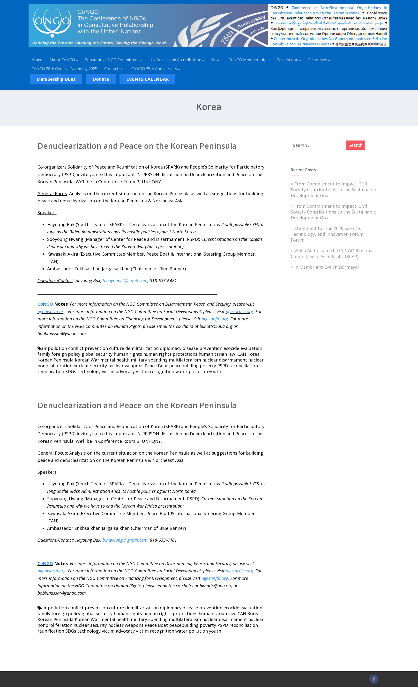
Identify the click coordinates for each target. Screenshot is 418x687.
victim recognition (155, 371)
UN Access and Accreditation (175, 59)
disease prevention (202, 348)
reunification (50, 371)
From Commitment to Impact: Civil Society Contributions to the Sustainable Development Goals (333, 189)
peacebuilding (184, 366)
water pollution (191, 371)
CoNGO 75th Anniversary (154, 68)
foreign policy (66, 354)
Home (36, 59)
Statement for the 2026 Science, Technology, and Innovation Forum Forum (327, 234)
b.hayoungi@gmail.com (125, 280)
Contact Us (114, 68)
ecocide (231, 348)
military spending (149, 360)
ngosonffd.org (215, 319)
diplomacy (170, 348)
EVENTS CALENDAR (147, 79)
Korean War (87, 360)
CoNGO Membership (248, 59)
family (43, 354)
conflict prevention (88, 348)
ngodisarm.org (51, 311)
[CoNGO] (209, 48)
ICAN (241, 354)
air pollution (54, 348)
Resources (317, 59)
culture (116, 348)
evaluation (251, 348)
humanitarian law (217, 354)
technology (89, 371)
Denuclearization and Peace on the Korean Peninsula (137, 145)
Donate (101, 79)
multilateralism (185, 360)
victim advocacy (118, 371)
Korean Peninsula (55, 360)
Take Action (287, 59)
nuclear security (90, 366)
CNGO (45, 304)
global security (97, 354)
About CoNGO (62, 59)
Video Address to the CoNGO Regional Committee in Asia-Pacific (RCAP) (332, 253)
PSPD (222, 366)
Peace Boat (156, 366)
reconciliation (243, 366)
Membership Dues (56, 79)
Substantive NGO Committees (112, 59)
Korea (253, 354)
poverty (208, 366)
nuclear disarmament (224, 360)
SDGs (70, 371)
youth (215, 371)
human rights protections (170, 354)
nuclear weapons (125, 366)
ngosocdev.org (239, 311)
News (216, 59)
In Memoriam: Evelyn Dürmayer (326, 267)
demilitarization (142, 348)
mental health (115, 360)
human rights (128, 354)
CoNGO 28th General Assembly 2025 (64, 68)
